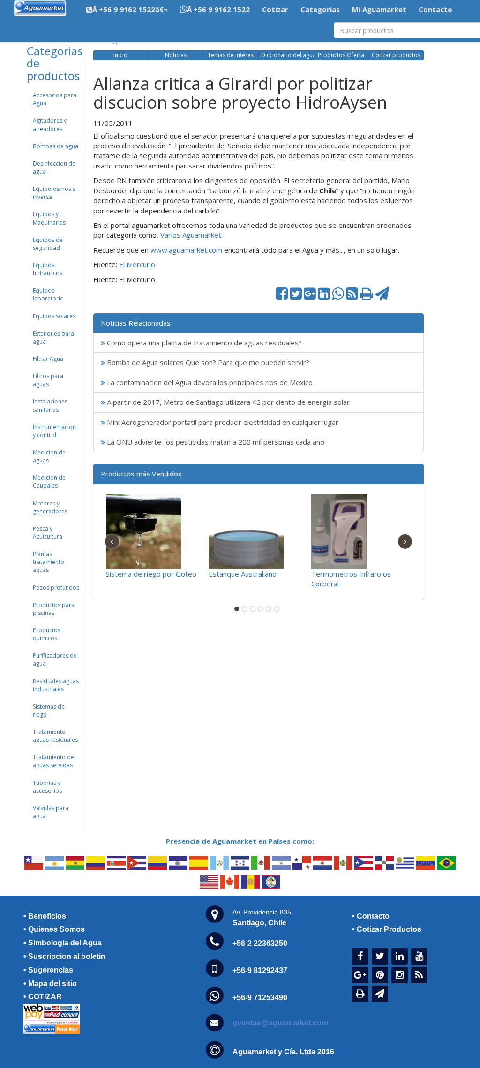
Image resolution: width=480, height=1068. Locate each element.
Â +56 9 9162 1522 (218, 9)
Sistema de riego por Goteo (151, 573)
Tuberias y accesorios (47, 787)
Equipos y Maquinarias (49, 218)
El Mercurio (137, 264)
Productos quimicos (46, 634)
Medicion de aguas (49, 456)
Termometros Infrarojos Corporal (351, 578)
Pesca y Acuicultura (47, 533)
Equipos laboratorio (48, 294)
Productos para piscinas (54, 609)
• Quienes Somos (54, 929)
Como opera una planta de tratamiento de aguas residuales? (203, 342)
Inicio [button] (120, 55)
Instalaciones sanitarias (50, 405)
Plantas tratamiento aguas (48, 562)
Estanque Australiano (243, 573)
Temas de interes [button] (231, 55)
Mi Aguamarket (379, 9)
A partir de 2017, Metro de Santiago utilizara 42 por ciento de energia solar (227, 402)
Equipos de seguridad (48, 244)
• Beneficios (44, 916)
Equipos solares (54, 316)
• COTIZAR (42, 997)
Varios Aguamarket (190, 235)
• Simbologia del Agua (62, 943)
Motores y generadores (50, 507)
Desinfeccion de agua (54, 168)
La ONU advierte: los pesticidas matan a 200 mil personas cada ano (214, 441)
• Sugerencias (48, 970)
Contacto (435, 9)
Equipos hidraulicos (47, 269)
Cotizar (275, 9)
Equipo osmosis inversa (54, 193)
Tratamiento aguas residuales (55, 736)
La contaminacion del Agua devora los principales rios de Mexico (209, 382)
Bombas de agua (55, 146)
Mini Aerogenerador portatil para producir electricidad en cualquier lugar (221, 422)
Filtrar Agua (48, 359)
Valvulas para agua (50, 812)
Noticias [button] (176, 55)
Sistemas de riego (49, 710)
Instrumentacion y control (54, 431)
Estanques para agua (53, 337)
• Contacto (371, 916)
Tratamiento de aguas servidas (53, 761)
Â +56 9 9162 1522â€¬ (130, 9)
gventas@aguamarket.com (280, 1023)
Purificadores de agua (55, 659)
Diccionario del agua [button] (287, 55)
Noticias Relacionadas (136, 323)
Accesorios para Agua (54, 99)
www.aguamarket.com (186, 250)
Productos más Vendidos (141, 473)
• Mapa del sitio (50, 984)
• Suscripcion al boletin (64, 956)
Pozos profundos (56, 588)
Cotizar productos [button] (396, 55)
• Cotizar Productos (386, 929)
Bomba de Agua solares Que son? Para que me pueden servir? (207, 362)
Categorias (320, 9)
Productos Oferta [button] (341, 55)
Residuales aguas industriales (56, 685)
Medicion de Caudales (49, 482)
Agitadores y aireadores (50, 124)
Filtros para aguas (48, 380)
